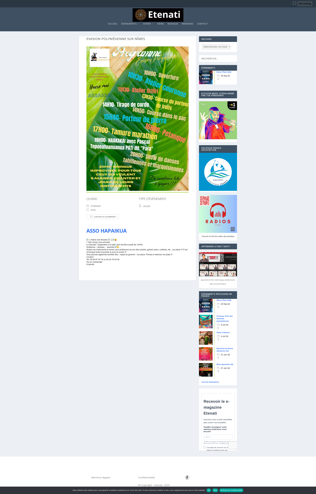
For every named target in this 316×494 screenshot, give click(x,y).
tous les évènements (210, 382)
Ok (209, 490)
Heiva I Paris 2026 (224, 72)
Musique (173, 24)
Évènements (129, 24)
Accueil (113, 24)
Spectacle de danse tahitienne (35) (225, 349)
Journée (146, 206)
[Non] (312, 490)
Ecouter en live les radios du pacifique (218, 236)
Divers (147, 24)
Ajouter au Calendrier (104, 217)
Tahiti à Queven (223, 332)
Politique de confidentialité (231, 490)
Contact (202, 24)
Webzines (187, 24)
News (160, 24)
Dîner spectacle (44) (225, 364)
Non (215, 490)
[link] (106, 230)
